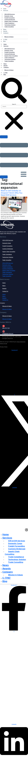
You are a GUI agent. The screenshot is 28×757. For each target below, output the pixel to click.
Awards (5, 31)
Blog (4, 41)
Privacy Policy (3, 347)
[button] (14, 90)
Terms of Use (3, 343)
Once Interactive (21, 341)
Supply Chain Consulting (8, 251)
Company (5, 33)
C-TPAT (5, 39)
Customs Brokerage (7, 249)
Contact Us (5, 291)
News (4, 29)
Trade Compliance (7, 254)
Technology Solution (7, 257)
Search (14, 104)
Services (5, 10)
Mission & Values (9, 36)
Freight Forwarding (7, 246)
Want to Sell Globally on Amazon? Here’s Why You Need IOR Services (11, 192)
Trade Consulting (9, 26)
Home (4, 8)
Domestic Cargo (6, 243)
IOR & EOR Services (7, 240)
